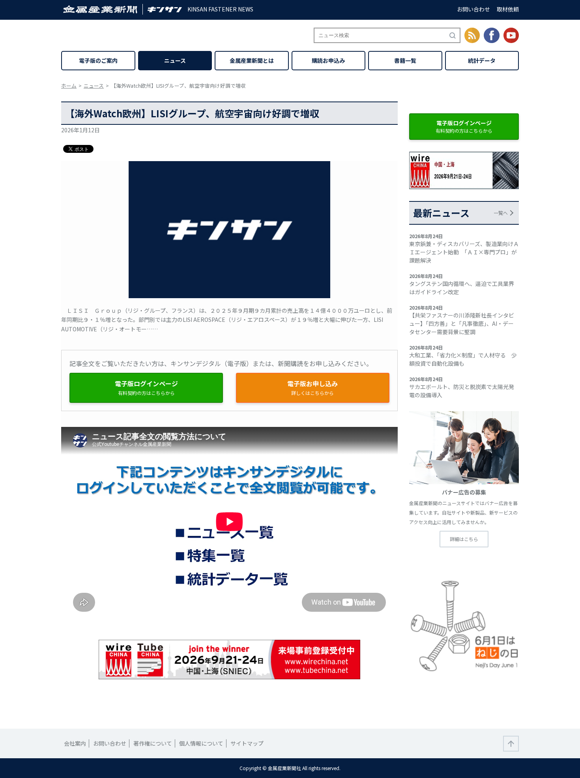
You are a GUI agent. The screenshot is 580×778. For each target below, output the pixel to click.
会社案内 (75, 743)
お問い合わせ (473, 9)
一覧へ (501, 212)
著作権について (152, 743)
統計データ (482, 60)
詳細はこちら (464, 539)
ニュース (175, 60)
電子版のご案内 (98, 60)
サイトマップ (247, 743)
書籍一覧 (405, 60)
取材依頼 (508, 9)
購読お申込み (328, 60)
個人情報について (201, 743)
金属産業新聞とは (252, 60)
